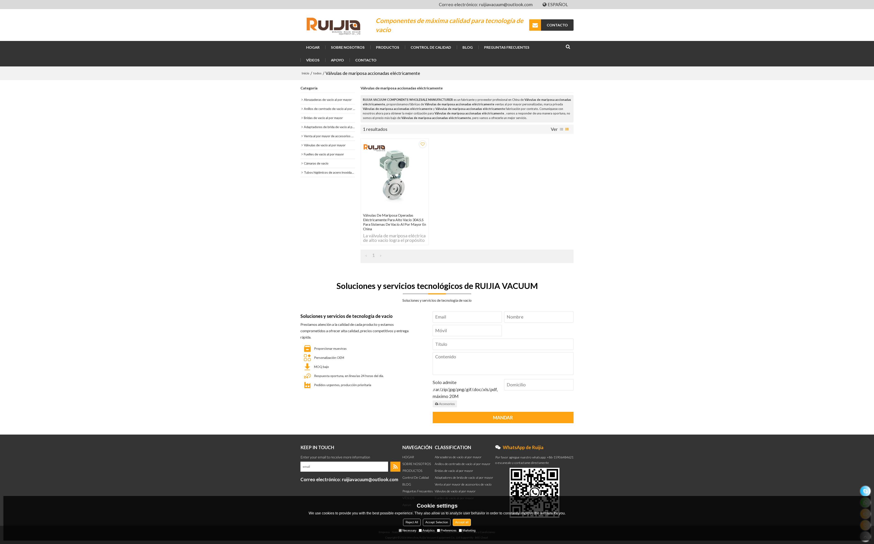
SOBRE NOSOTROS (348, 47)
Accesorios (447, 404)
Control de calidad (431, 47)
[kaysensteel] (865, 491)
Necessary (409, 530)
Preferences (449, 530)
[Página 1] (366, 255)
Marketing (468, 530)
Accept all (461, 522)
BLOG (467, 47)
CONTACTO (557, 25)
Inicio (305, 73)
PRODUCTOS (387, 47)
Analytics (428, 530)
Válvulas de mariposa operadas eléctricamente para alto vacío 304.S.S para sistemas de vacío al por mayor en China (394, 222)
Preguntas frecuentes (506, 47)
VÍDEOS (313, 60)
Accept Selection (436, 522)
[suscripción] (395, 467)
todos (317, 73)
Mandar (503, 417)
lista (561, 129)
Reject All (412, 522)
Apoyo (337, 60)
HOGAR (313, 47)
